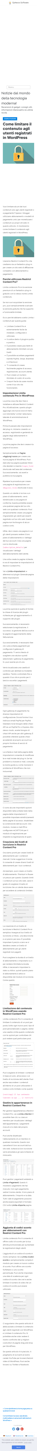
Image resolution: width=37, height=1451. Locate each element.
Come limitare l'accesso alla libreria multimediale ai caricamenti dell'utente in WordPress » (17, 1418)
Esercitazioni (10, 119)
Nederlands (19, 1436)
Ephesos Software (20, 2)
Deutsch (8, 1436)
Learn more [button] (27, 1442)
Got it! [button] (19, 1447)
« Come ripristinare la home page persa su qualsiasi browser (17, 1410)
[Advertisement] (18, 27)
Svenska (30, 1436)
